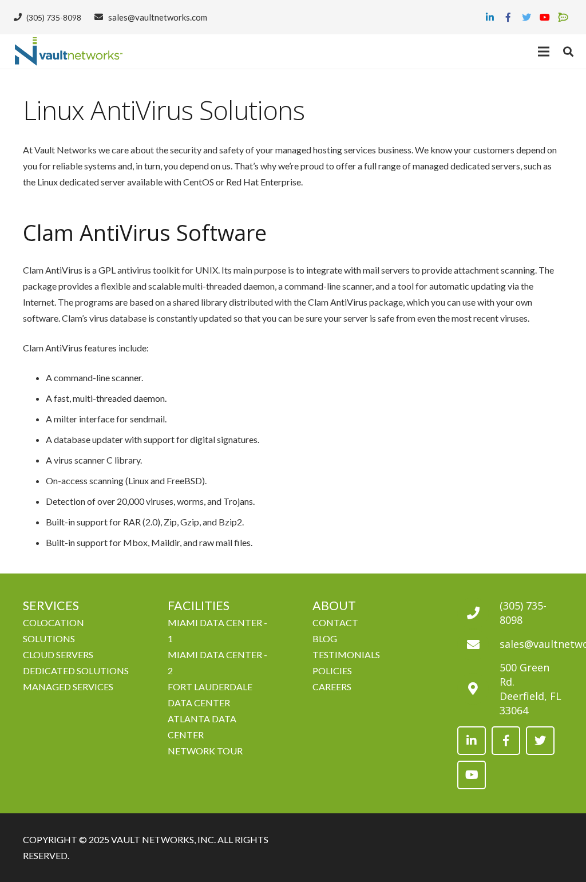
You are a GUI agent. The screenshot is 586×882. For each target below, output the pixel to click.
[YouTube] (545, 17)
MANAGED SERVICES (68, 686)
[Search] (568, 52)
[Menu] (544, 51)
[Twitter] (526, 17)
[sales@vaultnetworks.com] (478, 644)
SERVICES (51, 605)
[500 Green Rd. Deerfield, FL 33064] (478, 689)
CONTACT (335, 622)
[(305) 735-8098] (478, 613)
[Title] (563, 17)
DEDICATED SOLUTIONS (76, 670)
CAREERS (331, 686)
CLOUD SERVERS (58, 654)
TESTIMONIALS (346, 654)
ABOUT (334, 605)
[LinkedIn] (490, 17)
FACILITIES (198, 605)
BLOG (324, 638)
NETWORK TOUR (205, 750)
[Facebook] (508, 17)
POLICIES (332, 670)
